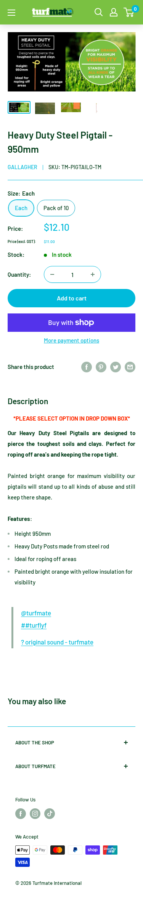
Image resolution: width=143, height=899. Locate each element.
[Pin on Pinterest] (101, 366)
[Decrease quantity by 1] (52, 274)
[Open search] (99, 12)
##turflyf (34, 625)
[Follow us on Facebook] (20, 813)
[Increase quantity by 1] (93, 274)
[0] (129, 12)
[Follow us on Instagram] (35, 813)
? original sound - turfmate (57, 642)
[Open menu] (11, 13)
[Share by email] (130, 366)
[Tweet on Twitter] (115, 366)
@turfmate (36, 613)
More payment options (71, 340)
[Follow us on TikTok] (49, 813)
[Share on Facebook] (86, 366)
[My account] (113, 12)
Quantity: (19, 274)
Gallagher (22, 167)
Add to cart (72, 298)
